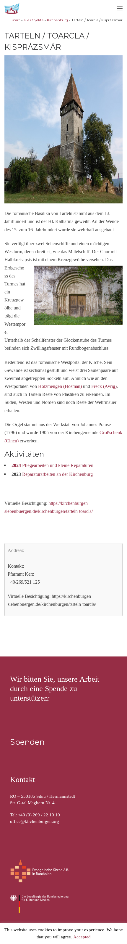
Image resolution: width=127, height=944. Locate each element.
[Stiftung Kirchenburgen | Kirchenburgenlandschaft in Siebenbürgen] (12, 8)
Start (16, 20)
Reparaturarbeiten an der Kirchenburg (57, 474)
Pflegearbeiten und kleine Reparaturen (52, 465)
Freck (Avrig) (104, 386)
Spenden (27, 741)
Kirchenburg (57, 20)
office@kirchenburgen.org (34, 821)
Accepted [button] (82, 937)
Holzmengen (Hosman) (60, 386)
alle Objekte (33, 20)
